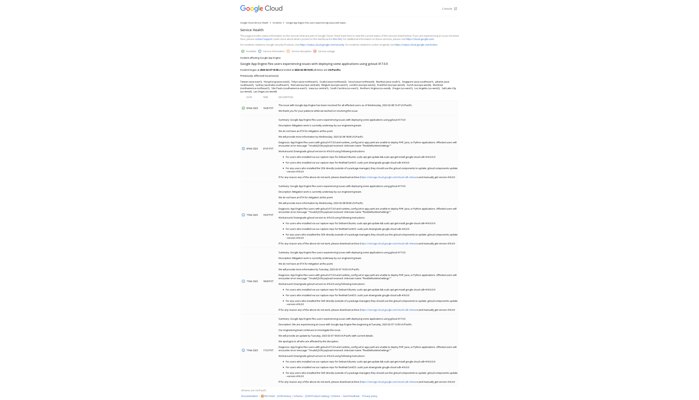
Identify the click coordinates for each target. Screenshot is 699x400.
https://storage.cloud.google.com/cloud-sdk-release (389, 177)
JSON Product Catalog (317, 396)
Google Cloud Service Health (254, 22)
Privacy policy (369, 396)
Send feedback (351, 396)
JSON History (284, 396)
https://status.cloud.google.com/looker (416, 44)
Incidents (277, 22)
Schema (298, 396)
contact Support (263, 39)
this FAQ (337, 39)
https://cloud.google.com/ (420, 39)
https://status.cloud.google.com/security (322, 44)
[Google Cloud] (261, 8)
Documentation (249, 396)
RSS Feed (269, 396)
